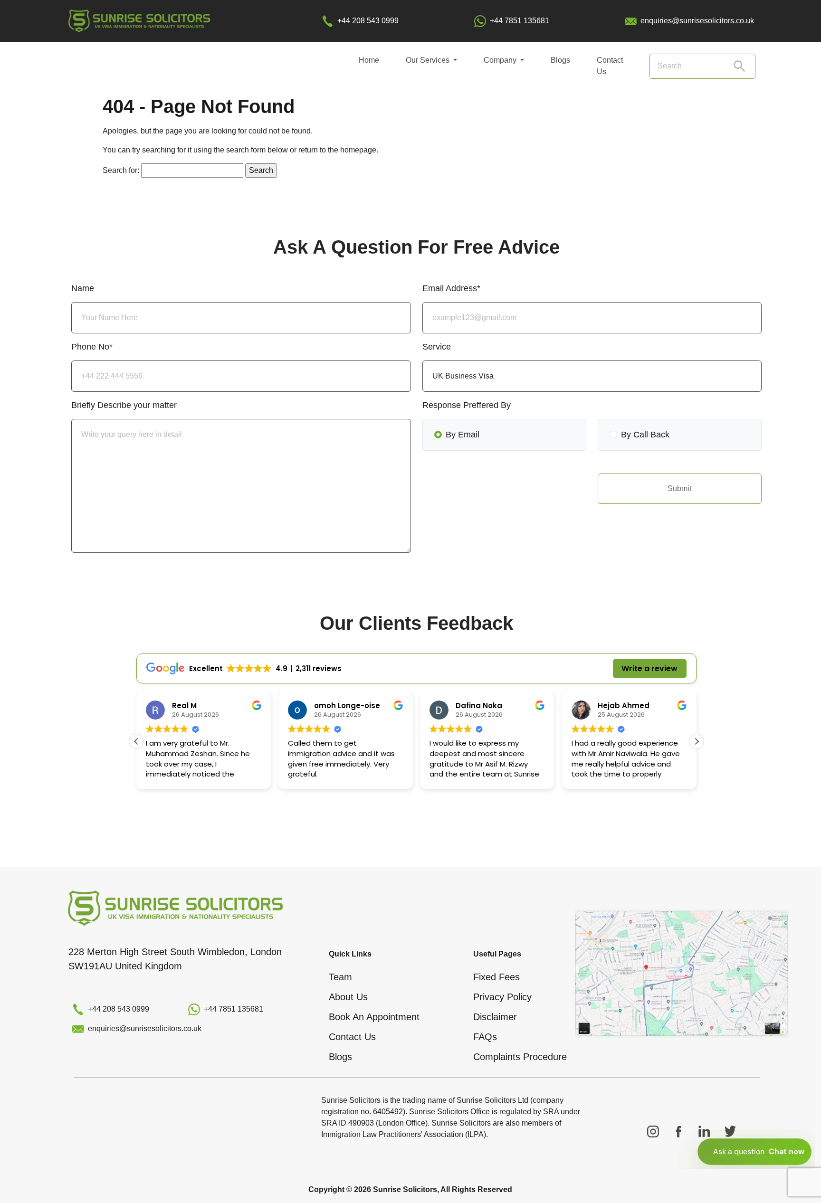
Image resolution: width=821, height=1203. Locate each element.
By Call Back (645, 434)
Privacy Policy (502, 997)
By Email (462, 434)
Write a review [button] (649, 668)
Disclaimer (495, 1017)
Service (436, 346)
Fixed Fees (496, 977)
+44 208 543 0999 (368, 21)
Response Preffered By (466, 405)
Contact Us (610, 66)
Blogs (560, 60)
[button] (696, 741)
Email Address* (451, 288)
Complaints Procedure (520, 1056)
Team (340, 977)
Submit (679, 488)
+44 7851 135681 (519, 21)
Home (369, 60)
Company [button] (501, 60)
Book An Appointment (374, 1017)
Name (82, 288)
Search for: (121, 170)
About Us (348, 997)
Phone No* (92, 346)
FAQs (485, 1037)
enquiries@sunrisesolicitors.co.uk (697, 21)
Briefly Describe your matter (124, 405)
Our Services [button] (428, 60)
